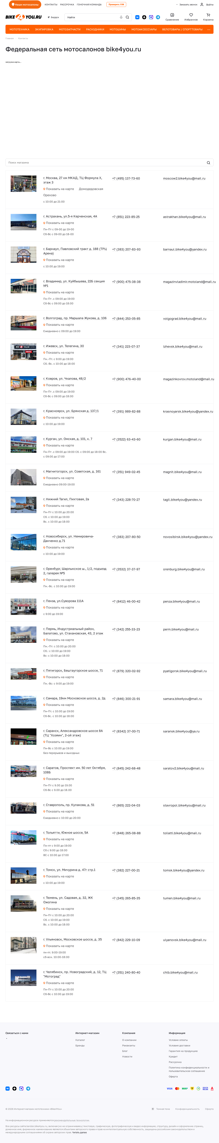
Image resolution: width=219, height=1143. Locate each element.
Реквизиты (128, 1045)
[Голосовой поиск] (121, 17)
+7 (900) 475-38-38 (126, 282)
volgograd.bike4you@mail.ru (184, 318)
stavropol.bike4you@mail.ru (184, 805)
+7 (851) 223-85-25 (126, 217)
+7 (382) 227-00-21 (126, 870)
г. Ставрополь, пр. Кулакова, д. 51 (68, 805)
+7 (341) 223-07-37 (126, 346)
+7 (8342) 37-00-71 (126, 731)
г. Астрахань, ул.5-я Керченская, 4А (70, 216)
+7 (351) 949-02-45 (126, 472)
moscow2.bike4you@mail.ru (184, 178)
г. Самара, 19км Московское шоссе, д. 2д (74, 698)
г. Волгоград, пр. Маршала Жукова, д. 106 (75, 318)
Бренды (80, 1045)
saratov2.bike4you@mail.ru (183, 768)
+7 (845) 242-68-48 (126, 768)
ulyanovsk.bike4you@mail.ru (184, 940)
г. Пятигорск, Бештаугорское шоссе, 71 (73, 670)
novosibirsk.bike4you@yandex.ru (187, 537)
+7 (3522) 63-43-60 (126, 439)
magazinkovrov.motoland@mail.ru (188, 379)
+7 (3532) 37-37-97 (126, 569)
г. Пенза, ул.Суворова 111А (63, 601)
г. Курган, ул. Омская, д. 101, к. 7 (67, 439)
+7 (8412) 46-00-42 (126, 601)
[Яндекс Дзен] (144, 17)
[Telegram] (158, 17)
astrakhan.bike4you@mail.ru (184, 217)
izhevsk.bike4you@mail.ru (182, 346)
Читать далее (79, 1132)
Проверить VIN (116, 4)
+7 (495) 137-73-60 (126, 178)
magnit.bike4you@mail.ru (182, 472)
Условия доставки (179, 1045)
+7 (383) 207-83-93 (126, 249)
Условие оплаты (178, 1039)
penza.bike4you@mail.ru (181, 601)
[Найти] (127, 17)
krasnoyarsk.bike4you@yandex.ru (188, 411)
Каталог (80, 1039)
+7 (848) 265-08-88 (126, 833)
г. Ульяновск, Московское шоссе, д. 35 (72, 939)
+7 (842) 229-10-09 (126, 940)
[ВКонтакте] (137, 17)
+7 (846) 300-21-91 (126, 699)
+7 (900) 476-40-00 (126, 379)
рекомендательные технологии (71, 1120)
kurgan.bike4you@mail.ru (182, 439)
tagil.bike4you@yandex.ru (182, 499)
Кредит (173, 1056)
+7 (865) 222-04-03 (126, 805)
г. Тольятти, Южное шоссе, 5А (65, 832)
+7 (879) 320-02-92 (126, 671)
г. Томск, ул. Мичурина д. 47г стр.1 (69, 870)
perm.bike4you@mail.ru (181, 629)
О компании (129, 1039)
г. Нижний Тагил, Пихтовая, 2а (66, 499)
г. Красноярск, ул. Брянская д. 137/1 (71, 411)
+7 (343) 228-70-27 (126, 499)
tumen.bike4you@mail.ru (182, 898)
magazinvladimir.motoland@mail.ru (189, 282)
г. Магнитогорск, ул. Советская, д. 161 (72, 471)
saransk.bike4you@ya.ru (181, 731)
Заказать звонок (188, 4)
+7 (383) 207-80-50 (126, 537)
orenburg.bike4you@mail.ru (184, 569)
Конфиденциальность (187, 1109)
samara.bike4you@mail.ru (182, 699)
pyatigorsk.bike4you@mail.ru (185, 671)
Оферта (173, 1076)
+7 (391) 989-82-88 (126, 411)
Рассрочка (175, 1061)
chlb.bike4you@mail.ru (180, 972)
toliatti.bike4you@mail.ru (182, 833)
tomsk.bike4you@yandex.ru (183, 870)
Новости (127, 1056)
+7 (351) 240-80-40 (126, 972)
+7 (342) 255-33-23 (126, 629)
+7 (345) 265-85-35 (126, 898)
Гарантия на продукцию (183, 1050)
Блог (125, 1050)
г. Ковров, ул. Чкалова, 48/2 (64, 378)
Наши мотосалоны (27, 4)
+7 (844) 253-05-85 (126, 318)
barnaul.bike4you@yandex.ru (185, 249)
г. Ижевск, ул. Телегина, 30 (63, 346)
